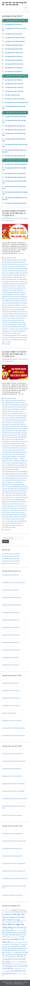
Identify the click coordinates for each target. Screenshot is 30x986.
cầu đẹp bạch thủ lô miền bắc (10, 575)
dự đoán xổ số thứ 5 (10, 445)
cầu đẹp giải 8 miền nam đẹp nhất (15, 126)
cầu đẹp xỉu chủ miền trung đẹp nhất (16, 164)
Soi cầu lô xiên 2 (9, 497)
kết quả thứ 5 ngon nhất (15, 298)
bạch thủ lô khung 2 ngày (7, 910)
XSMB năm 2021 (18, 339)
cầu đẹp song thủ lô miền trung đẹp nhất (13, 871)
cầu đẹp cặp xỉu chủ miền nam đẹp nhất (13, 783)
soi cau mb (11, 320)
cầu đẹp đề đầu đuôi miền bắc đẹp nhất (13, 735)
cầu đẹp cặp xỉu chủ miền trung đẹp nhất (13, 863)
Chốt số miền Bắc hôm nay (12, 264)
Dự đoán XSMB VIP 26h (15, 461)
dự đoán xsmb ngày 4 (14, 288)
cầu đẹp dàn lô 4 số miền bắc (13, 67)
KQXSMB (23, 471)
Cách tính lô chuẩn (23, 920)
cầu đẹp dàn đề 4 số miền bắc (14, 52)
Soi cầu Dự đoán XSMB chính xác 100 (19, 963)
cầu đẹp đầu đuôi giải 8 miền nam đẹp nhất (14, 798)
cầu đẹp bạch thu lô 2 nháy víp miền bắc (13, 582)
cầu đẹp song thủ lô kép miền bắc (15, 41)
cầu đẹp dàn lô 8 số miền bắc (13, 80)
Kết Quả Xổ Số (12, 952)
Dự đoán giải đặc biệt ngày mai (16, 420)
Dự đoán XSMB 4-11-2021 (12, 286)
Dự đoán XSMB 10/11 (12, 448)
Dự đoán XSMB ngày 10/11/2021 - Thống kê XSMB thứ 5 (13, 459)
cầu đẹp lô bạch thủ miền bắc (10, 563)
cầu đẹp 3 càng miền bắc (12, 95)
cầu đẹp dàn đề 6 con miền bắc (11, 554)
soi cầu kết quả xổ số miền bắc (12, 966)
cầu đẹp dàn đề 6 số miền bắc (13, 56)
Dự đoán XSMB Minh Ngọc (17, 452)
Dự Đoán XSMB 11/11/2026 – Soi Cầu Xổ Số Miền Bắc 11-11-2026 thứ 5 (14, 354)
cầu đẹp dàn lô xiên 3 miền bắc (14, 87)
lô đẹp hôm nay (21, 955)
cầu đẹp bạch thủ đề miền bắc (14, 45)
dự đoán (21, 266)
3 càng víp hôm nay (9, 400)
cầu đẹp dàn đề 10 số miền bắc (14, 64)
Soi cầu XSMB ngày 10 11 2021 (13, 508)
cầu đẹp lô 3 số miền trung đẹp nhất (15, 203)
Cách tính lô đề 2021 (7, 922)
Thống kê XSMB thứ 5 (11, 335)
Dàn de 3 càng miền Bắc (12, 413)
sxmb (16, 512)
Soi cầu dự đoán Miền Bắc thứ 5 (14, 311)
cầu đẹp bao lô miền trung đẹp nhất (15, 177)
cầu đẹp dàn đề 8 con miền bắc (11, 561)
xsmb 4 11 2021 (9, 339)
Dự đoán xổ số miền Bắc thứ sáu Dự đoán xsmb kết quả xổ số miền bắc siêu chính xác (14, 281)
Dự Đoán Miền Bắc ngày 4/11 (17, 270)
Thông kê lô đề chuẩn (10, 258)
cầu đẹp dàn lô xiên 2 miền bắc (14, 83)
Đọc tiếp (21, 253)
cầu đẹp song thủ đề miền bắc (14, 49)
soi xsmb (12, 512)
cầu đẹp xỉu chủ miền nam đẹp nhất (15, 116)
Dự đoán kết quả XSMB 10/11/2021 (14, 424)
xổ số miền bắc (19, 973)
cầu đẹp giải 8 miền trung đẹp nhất (15, 173)
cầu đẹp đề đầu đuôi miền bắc (10, 558)
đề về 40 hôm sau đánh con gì (13, 296)
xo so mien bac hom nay (11, 521)
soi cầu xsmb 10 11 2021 (12, 506)
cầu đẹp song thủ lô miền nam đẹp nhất (13, 791)
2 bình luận (7, 344)
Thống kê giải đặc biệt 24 (12, 514)
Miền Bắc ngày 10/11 (11, 473)
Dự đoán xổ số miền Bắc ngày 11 (14, 277)
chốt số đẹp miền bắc (10, 260)
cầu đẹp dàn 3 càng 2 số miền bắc (15, 98)
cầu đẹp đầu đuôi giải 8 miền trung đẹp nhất (14, 878)
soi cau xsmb (21, 326)
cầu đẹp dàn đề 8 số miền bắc (13, 60)
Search (5, 541)
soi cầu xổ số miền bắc (10, 326)
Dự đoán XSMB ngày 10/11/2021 (14, 456)
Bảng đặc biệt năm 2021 (14, 402)
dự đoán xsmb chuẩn (14, 450)
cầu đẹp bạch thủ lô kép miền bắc (15, 37)
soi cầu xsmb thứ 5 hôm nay (11, 333)
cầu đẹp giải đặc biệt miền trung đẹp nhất (14, 841)
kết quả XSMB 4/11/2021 (17, 303)
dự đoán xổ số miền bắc (13, 430)
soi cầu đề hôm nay (17, 968)
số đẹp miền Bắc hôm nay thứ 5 (17, 476)
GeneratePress (20, 983)
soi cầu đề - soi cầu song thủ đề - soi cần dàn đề (14, 3)
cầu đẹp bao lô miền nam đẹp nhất (15, 129)
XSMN (13, 527)
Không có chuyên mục (14, 471)
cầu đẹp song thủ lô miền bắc (13, 34)
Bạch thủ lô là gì (18, 910)
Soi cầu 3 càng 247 (19, 478)
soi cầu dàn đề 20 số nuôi (14, 961)
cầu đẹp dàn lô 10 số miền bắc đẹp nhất (16, 102)
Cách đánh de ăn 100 (17, 922)
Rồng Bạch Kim (10, 959)
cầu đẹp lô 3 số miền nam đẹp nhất (15, 155)
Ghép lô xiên (17, 463)
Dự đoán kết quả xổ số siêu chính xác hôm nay (14, 422)
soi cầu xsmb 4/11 (18, 329)
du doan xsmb (14, 266)
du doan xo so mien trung (18, 415)
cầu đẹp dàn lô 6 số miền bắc (13, 71)
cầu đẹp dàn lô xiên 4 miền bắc (14, 91)
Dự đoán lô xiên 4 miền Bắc (18, 426)
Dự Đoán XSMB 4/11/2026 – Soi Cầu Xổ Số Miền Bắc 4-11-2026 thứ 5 (14, 213)
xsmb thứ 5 (8, 527)
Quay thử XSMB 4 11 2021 (17, 305)
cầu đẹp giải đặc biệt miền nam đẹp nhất (13, 761)
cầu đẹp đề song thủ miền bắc (10, 556)
